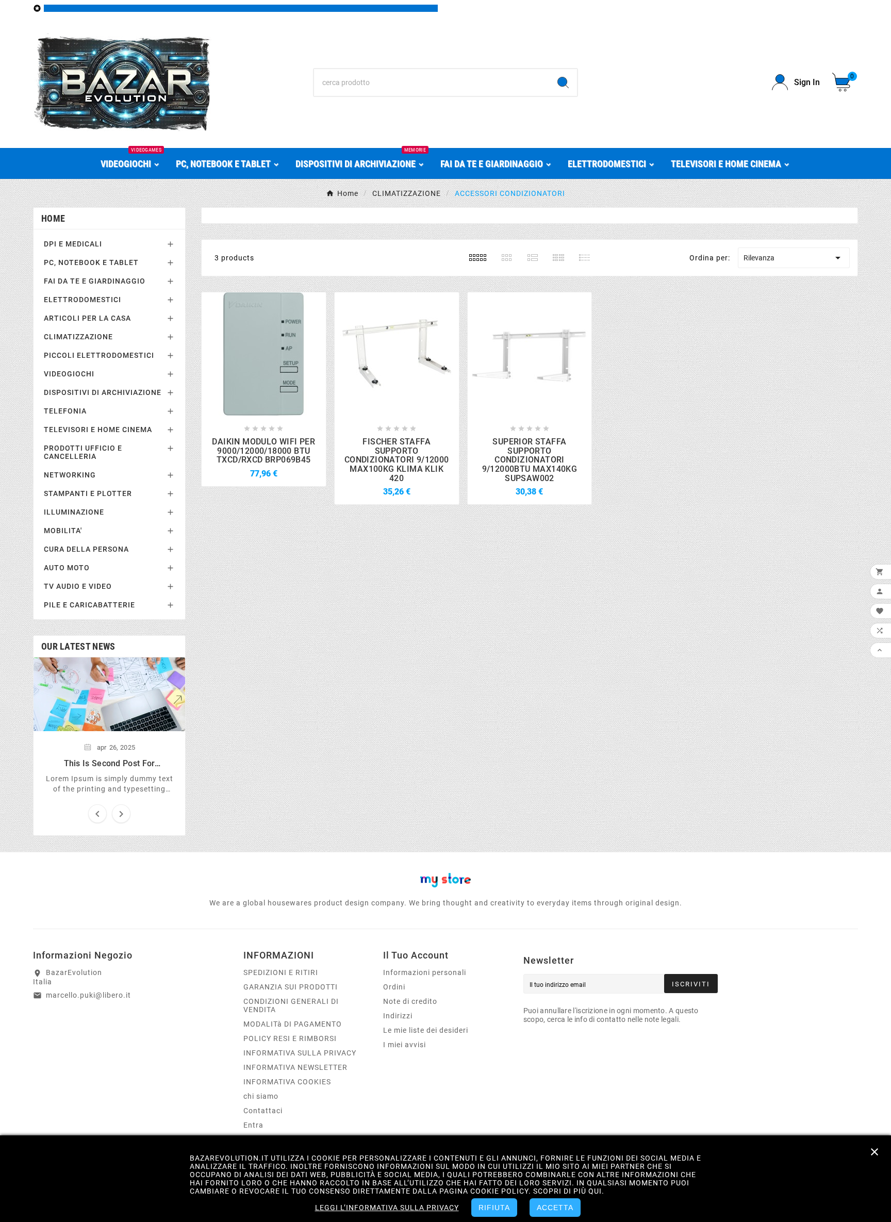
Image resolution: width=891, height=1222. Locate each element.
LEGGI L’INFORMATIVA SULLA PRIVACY (387, 1207)
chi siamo (260, 1096)
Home (53, 218)
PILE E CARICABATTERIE (89, 605)
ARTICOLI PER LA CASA (87, 318)
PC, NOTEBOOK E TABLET (91, 262)
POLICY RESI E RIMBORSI (290, 1038)
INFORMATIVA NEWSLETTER (295, 1067)
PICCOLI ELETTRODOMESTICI (99, 355)
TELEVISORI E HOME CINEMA (98, 429)
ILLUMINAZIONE (74, 512)
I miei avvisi (404, 1045)
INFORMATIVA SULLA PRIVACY (299, 1053)
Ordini (394, 987)
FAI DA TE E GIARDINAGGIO (94, 281)
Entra (253, 1125)
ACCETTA (555, 1207)
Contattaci (263, 1111)
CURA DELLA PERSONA (86, 549)
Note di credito (410, 1001)
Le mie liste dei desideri (425, 1030)
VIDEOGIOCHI (69, 374)
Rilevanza (794, 258)
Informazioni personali (424, 972)
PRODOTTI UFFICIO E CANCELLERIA (83, 452)
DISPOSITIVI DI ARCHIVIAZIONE (102, 392)
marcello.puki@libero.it (88, 995)
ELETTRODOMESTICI (82, 299)
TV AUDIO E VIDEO (78, 586)
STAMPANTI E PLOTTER (88, 493)
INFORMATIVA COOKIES (287, 1082)
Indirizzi (397, 1016)
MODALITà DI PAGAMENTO (292, 1024)
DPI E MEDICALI (73, 244)
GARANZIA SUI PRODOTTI (290, 987)
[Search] (563, 82)
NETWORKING (70, 475)
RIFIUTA (494, 1207)
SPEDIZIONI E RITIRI (280, 972)
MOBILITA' (63, 530)
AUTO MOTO (67, 568)
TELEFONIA (65, 411)
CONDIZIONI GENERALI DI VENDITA (291, 1005)
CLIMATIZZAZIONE (78, 337)
